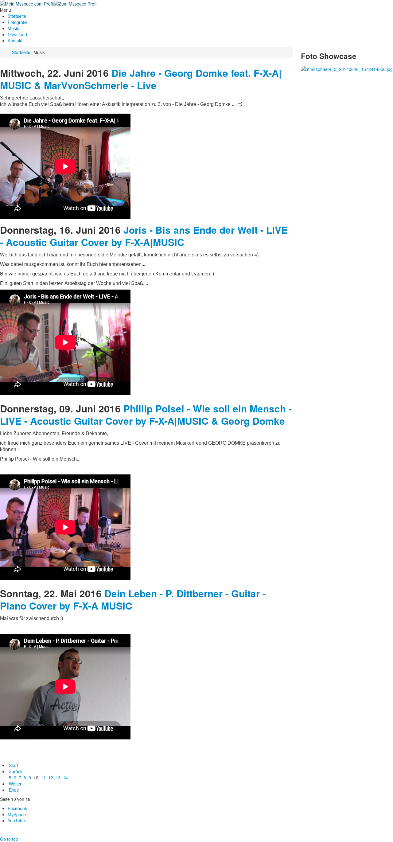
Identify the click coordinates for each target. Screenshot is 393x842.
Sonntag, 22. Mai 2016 (51, 593)
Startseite (21, 52)
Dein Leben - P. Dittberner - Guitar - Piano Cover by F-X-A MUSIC (133, 600)
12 (50, 777)
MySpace (17, 814)
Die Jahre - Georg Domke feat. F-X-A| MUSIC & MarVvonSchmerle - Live (141, 79)
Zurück (15, 771)
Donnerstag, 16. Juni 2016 (60, 230)
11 (43, 777)
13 (58, 777)
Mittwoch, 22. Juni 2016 (54, 73)
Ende (14, 790)
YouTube (16, 820)
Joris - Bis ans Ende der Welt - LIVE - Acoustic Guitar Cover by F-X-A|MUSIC (144, 236)
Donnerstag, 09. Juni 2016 (60, 408)
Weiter (15, 784)
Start (13, 765)
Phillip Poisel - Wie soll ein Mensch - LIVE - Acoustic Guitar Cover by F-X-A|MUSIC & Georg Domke (146, 415)
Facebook (17, 808)
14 (65, 777)
